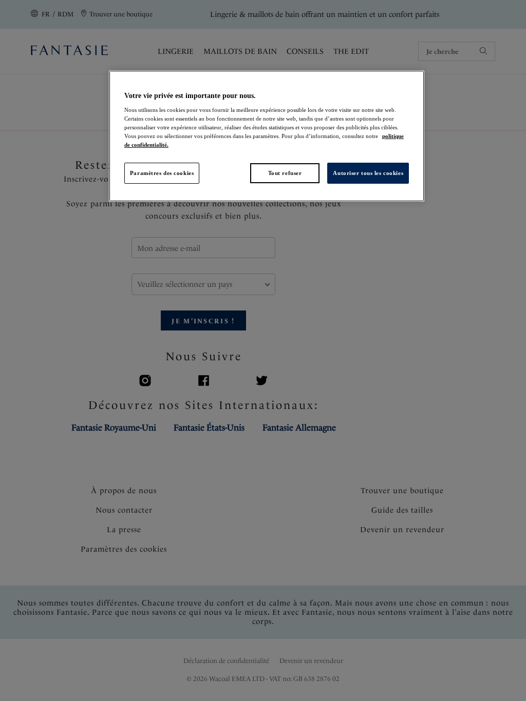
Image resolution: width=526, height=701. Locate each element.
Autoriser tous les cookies (368, 173)
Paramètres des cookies (162, 173)
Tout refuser (285, 173)
